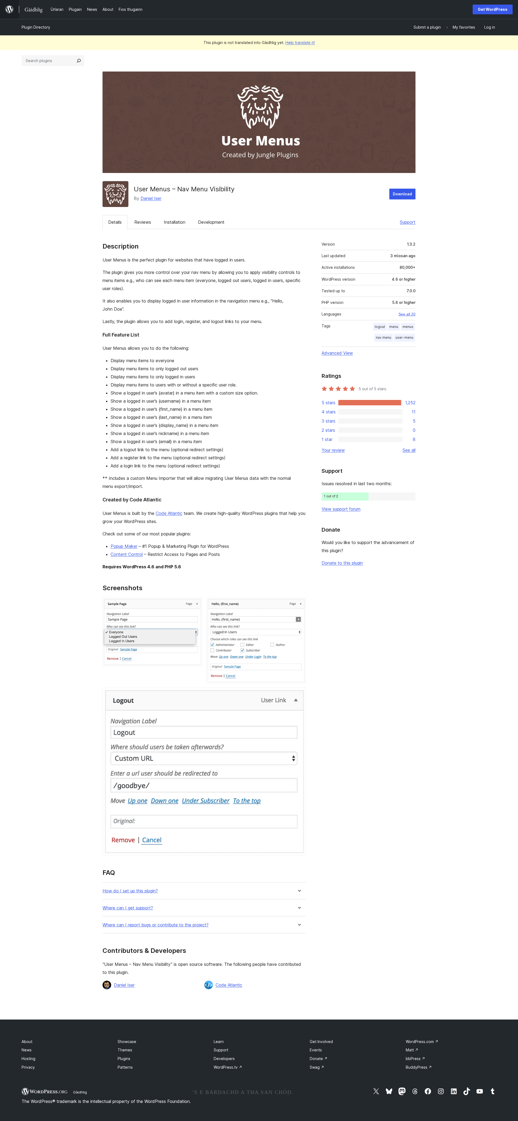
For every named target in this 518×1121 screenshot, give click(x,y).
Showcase (127, 1041)
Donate (319, 1058)
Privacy (28, 1067)
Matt (412, 1050)
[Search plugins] (78, 60)
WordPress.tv (228, 1067)
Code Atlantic (169, 513)
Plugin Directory (36, 27)
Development (211, 222)
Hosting (28, 1058)
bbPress (415, 1058)
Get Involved (321, 1041)
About (27, 1041)
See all (409, 450)
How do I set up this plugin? (130, 891)
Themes (125, 1050)
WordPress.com (422, 1041)
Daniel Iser (151, 198)
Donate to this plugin (342, 563)
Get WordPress (492, 9)
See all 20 (406, 314)
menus (408, 327)
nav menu (383, 337)
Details (115, 222)
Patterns (125, 1067)
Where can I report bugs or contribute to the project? (156, 925)
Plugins (124, 1058)
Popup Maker (124, 546)
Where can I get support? (128, 908)
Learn (219, 1041)
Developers (224, 1058)
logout (380, 327)
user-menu (404, 337)
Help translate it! (300, 42)
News (27, 1050)
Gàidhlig (80, 1092)
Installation (174, 222)
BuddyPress (419, 1067)
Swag (317, 1067)
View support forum (341, 509)
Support (407, 222)
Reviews (142, 222)
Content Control (127, 554)
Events (316, 1050)
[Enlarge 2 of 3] (298, 604)
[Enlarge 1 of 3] (194, 604)
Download (402, 194)
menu (393, 327)
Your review (333, 450)
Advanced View (337, 353)
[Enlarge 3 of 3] (298, 695)
